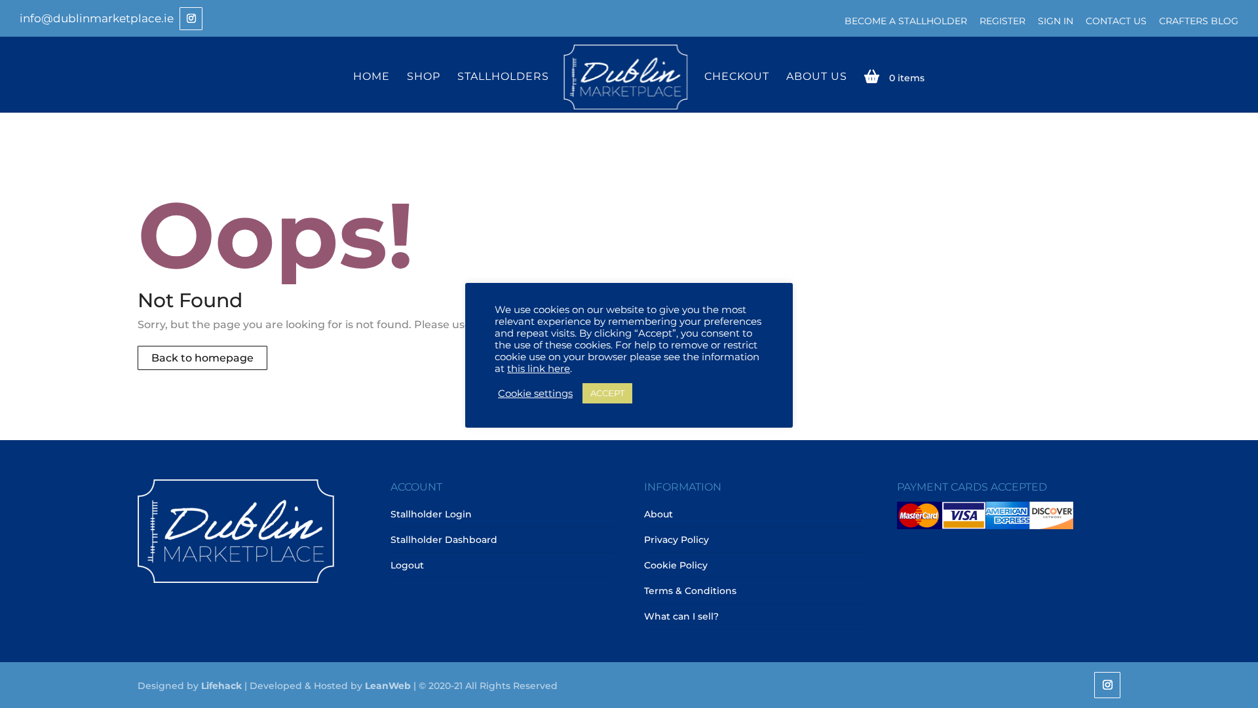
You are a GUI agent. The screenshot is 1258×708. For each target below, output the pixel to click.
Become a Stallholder (906, 21)
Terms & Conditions (690, 591)
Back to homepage (202, 358)
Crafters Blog (1198, 21)
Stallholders (503, 77)
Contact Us (1116, 21)
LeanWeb (388, 686)
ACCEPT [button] (607, 393)
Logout (407, 565)
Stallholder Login (431, 514)
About (658, 514)
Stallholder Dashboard (444, 540)
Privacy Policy (676, 540)
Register (1002, 21)
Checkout (736, 77)
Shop (423, 77)
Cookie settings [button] (535, 394)
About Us (816, 77)
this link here (538, 369)
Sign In (1055, 21)
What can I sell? (681, 616)
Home (371, 77)
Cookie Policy (676, 565)
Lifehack (221, 686)
